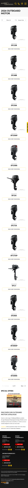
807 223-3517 (7, 462)
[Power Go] (12, 483)
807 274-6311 (20, 447)
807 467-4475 (7, 447)
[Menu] (25, 3)
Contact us (3, 426)
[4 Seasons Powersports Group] (7, 4)
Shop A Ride (8, 480)
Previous (7, 385)
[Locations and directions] (22, 3)
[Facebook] (9, 449)
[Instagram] (11, 449)
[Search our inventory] (15, 3)
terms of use (7, 475)
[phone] (19, 3)
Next (22, 385)
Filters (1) (8, 20)
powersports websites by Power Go (18, 479)
